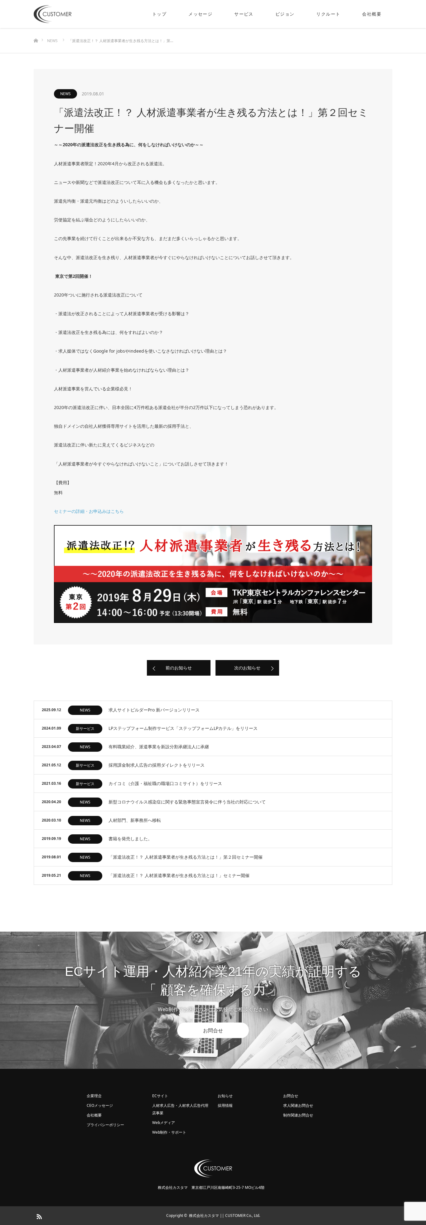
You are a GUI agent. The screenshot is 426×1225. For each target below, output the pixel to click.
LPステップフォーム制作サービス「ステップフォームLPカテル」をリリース (183, 728)
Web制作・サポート (169, 1132)
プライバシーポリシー (105, 1124)
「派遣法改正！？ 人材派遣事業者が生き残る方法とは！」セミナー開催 (179, 875)
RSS (38, 1215)
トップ (159, 14)
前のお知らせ (179, 668)
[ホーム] (36, 30)
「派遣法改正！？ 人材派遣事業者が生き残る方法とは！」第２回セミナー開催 (186, 857)
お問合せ (213, 1030)
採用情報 (225, 1105)
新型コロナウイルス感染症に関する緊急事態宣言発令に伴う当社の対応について (187, 802)
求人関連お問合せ (298, 1105)
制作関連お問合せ (298, 1115)
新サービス (85, 728)
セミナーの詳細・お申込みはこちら (89, 511)
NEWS (65, 93)
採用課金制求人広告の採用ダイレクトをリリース (157, 765)
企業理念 (94, 1095)
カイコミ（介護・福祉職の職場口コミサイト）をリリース (165, 783)
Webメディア (163, 1122)
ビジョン (285, 14)
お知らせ (225, 1095)
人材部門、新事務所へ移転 (135, 820)
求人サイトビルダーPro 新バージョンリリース (154, 710)
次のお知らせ (247, 668)
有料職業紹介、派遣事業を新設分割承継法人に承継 (159, 747)
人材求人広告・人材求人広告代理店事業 (180, 1109)
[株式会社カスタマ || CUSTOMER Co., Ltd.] (71, 14)
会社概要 (371, 14)
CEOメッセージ (100, 1105)
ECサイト (160, 1095)
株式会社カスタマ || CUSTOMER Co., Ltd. (224, 1215)
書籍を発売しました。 (130, 839)
